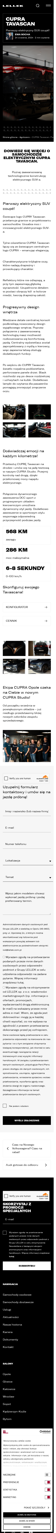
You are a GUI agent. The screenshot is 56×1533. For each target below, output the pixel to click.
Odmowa (26, 1527)
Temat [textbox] (9, 877)
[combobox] (28, 860)
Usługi (7, 1309)
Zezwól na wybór (27, 1521)
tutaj (20, 982)
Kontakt (8, 1347)
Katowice (9, 1389)
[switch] (47, 1482)
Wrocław (8, 1396)
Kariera (7, 1332)
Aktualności (11, 1317)
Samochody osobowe (17, 1294)
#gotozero (25, 137)
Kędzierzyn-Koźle (14, 1411)
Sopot (7, 1404)
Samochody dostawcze (18, 1302)
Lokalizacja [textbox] (12, 860)
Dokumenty (10, 1339)
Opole (7, 1374)
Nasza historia (12, 1324)
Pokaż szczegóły (34, 1507)
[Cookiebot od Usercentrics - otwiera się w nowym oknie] (38, 1431)
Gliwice (7, 1381)
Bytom (7, 1419)
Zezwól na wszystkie (26, 1515)
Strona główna (10, 137)
